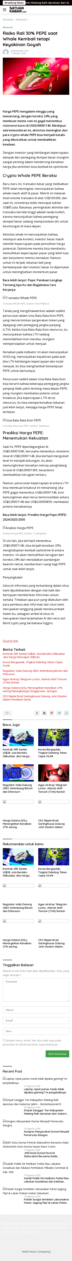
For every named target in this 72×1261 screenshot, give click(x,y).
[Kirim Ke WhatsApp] (66, 713)
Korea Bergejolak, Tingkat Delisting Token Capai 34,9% (32, 664)
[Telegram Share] (59, 713)
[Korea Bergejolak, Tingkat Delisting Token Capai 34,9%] (53, 737)
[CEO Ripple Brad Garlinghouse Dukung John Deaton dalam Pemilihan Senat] (53, 808)
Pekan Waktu (27, 1227)
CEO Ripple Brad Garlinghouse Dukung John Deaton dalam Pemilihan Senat (35, 698)
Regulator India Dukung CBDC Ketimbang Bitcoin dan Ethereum (35, 672)
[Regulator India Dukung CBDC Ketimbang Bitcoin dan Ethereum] (18, 773)
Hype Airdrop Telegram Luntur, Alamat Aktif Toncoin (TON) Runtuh (35, 681)
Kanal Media (44, 1223)
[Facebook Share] (37, 713)
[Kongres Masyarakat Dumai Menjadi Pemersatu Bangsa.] (36, 1123)
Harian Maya (28, 1223)
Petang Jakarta (11, 1223)
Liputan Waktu (11, 1231)
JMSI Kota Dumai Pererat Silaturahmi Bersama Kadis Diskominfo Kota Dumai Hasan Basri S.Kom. (46, 1154)
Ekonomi (8, 27)
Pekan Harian (11, 1227)
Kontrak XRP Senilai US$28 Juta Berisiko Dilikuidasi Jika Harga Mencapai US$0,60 (34, 655)
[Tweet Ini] (44, 713)
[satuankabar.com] (17, 10)
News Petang (44, 1227)
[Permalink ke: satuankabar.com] (6, 52)
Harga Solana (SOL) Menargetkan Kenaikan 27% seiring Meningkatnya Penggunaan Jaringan (32, 689)
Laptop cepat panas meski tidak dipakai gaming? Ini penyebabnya (45, 1091)
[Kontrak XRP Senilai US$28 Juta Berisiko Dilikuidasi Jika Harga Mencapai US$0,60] (18, 737)
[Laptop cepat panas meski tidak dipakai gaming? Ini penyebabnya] (36, 1081)
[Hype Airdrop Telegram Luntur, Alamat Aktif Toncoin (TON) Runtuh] (53, 773)
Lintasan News (29, 1231)
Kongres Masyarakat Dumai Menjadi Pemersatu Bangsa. (46, 1133)
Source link (10, 641)
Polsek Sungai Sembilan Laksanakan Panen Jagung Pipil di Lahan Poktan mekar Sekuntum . (46, 1201)
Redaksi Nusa (60, 1223)
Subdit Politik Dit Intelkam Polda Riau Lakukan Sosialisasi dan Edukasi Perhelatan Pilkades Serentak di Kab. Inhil (46, 1180)
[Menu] (5, 10)
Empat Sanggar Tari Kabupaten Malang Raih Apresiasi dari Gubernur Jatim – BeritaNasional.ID (46, 1112)
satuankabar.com (19, 50)
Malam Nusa (60, 1227)
